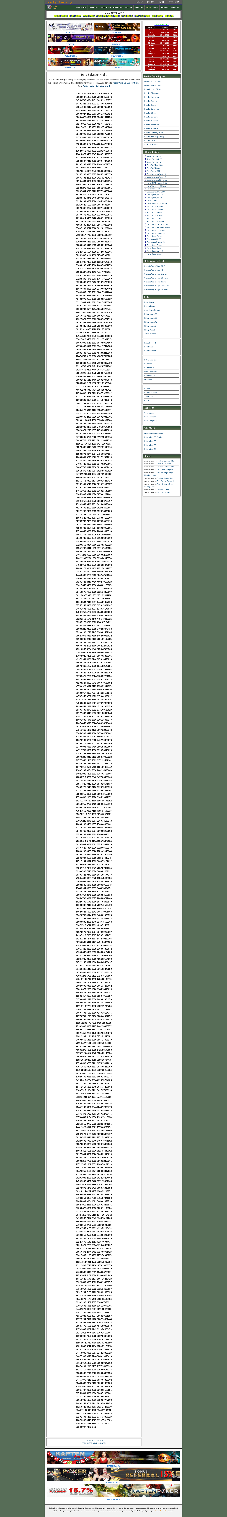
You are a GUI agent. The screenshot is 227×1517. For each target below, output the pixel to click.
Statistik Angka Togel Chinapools (156, 278)
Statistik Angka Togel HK (153, 270)
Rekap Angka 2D (150, 314)
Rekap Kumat (149, 330)
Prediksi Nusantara (151, 125)
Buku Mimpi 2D (150, 441)
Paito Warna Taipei (164, 493)
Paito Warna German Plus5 (157, 224)
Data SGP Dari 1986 (154, 165)
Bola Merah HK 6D (153, 239)
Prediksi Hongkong (151, 97)
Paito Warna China (153, 218)
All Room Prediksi (151, 145)
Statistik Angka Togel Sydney (155, 274)
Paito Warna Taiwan (154, 213)
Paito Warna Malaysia (155, 221)
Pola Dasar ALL (150, 351)
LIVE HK (161, 2)
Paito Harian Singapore (155, 233)
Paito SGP (139, 7)
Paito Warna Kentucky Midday (158, 227)
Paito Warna (81, 7)
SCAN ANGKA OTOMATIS (94, 1441)
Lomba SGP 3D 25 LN (152, 81)
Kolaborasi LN (149, 376)
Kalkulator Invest (150, 393)
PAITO (148, 7)
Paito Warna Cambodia (155, 210)
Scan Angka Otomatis (152, 310)
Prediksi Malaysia (151, 129)
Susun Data (148, 397)
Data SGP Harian (153, 168)
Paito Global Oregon (154, 245)
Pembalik (147, 389)
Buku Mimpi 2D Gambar (153, 437)
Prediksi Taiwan (150, 105)
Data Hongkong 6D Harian (156, 180)
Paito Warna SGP (153, 171)
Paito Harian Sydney (154, 236)
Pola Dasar (148, 347)
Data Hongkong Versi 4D (156, 174)
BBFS (155, 7)
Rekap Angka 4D (150, 322)
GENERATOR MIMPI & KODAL (94, 1443)
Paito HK (128, 7)
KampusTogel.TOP (161, 1511)
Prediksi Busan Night (165, 478)
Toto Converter (150, 334)
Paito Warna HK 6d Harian (156, 186)
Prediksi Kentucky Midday (154, 137)
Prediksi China (149, 113)
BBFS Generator (150, 360)
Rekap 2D (164, 7)
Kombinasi (148, 364)
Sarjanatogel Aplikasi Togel (59, 2)
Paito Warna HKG (153, 189)
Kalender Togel (150, 343)
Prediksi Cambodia (151, 109)
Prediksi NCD (149, 141)
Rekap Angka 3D (150, 318)
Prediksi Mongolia (151, 121)
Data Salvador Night (94, 75)
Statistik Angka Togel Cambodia (156, 286)
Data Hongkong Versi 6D (156, 177)
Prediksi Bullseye (151, 117)
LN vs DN (148, 380)
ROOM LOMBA (174, 2)
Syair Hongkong (150, 421)
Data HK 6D (117, 7)
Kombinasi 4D (149, 368)
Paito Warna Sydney (154, 207)
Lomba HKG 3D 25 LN (152, 85)
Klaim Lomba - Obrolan (153, 89)
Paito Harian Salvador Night (96, 86)
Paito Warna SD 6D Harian (156, 204)
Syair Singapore (150, 417)
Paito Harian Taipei (164, 464)
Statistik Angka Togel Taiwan (155, 282)
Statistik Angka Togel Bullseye (156, 290)
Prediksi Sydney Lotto (165, 467)
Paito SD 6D (106, 7)
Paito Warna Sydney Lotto (167, 481)
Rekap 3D (175, 7)
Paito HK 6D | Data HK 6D (156, 183)
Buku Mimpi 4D (150, 449)
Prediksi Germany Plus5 (153, 133)
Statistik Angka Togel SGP (154, 266)
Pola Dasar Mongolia (165, 470)
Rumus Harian (149, 306)
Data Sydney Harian (154, 198)
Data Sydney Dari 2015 (155, 195)
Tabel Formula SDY (154, 162)
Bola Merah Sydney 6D (155, 242)
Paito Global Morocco (154, 254)
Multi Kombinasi (150, 372)
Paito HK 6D (93, 7)
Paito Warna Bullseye (154, 216)
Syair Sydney (149, 413)
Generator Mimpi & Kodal (154, 433)
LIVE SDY (139, 2)
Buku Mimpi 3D (150, 445)
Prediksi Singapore (151, 93)
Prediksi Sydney (150, 101)
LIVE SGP (150, 2)
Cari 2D (147, 401)
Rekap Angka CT (150, 326)
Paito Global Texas (153, 248)
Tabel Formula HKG (154, 159)
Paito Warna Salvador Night (126, 83)
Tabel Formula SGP (154, 156)
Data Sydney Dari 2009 (155, 192)
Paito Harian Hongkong (155, 230)
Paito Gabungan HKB (154, 251)
